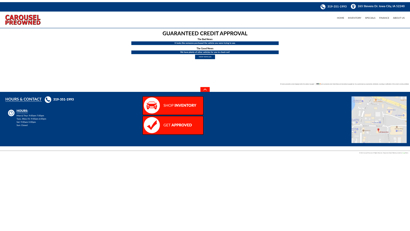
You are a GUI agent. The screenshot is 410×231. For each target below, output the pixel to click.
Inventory (354, 18)
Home (340, 18)
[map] (379, 112)
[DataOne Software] (317, 84)
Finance (384, 18)
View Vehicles (205, 57)
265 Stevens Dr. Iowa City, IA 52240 (381, 6)
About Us (399, 18)
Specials (370, 18)
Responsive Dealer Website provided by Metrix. (395, 152)
